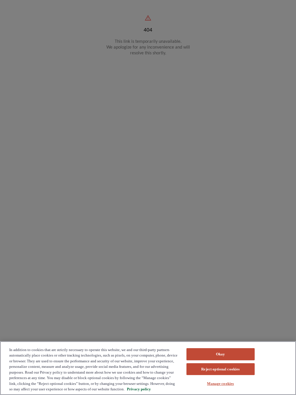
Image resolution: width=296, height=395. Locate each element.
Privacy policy (139, 389)
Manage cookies (220, 383)
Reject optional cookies (220, 369)
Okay (220, 354)
